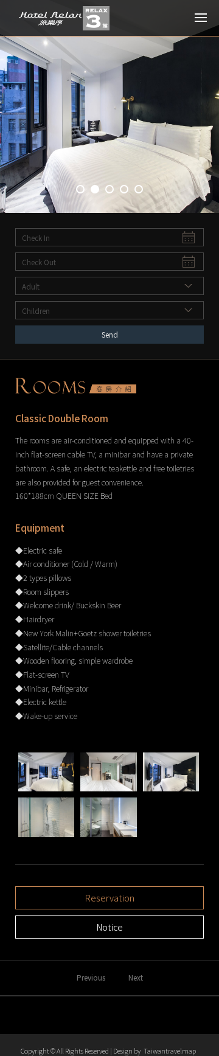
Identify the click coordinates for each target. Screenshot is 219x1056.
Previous (91, 977)
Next (135, 977)
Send (110, 334)
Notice (110, 926)
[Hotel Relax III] (63, 18)
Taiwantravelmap (170, 1050)
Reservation (109, 897)
